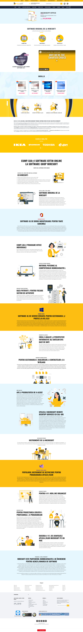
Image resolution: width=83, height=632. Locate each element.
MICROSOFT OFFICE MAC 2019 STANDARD (22, 91)
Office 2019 (15, 586)
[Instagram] (46, 621)
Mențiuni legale (45, 605)
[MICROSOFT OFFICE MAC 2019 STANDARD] (22, 85)
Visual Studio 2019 (51, 587)
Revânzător (30, 601)
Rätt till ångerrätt (31, 605)
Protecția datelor (45, 604)
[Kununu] (44, 621)
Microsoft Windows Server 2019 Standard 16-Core (61, 91)
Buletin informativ (45, 602)
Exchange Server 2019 (39, 585)
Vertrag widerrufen (42, 630)
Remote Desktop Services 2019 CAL (54, 585)
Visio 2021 (63, 585)
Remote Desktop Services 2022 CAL (40, 590)
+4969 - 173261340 (17, 603)
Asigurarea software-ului (32, 602)
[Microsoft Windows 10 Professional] (48, 85)
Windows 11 (64, 587)
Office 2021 (15, 585)
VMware (63, 590)
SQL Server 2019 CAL (27, 590)
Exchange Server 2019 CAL (39, 587)
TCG (29, 607)
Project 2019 (50, 590)
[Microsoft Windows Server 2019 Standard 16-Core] (61, 85)
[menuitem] (50, 0)
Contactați (30, 603)
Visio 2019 (63, 586)
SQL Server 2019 (27, 587)
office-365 (44, 601)
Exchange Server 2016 (39, 586)
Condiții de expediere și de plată (33, 604)
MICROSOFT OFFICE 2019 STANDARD (35, 91)
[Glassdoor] (41, 621)
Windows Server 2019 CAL (28, 585)
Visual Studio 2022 (51, 586)
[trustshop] (34, 615)
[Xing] (39, 621)
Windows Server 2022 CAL (17, 590)
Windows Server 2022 (17, 587)
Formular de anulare (31, 606)
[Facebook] (37, 621)
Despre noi (44, 603)
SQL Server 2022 (27, 586)
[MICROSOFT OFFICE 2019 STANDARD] (35, 85)
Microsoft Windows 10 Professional (48, 91)
